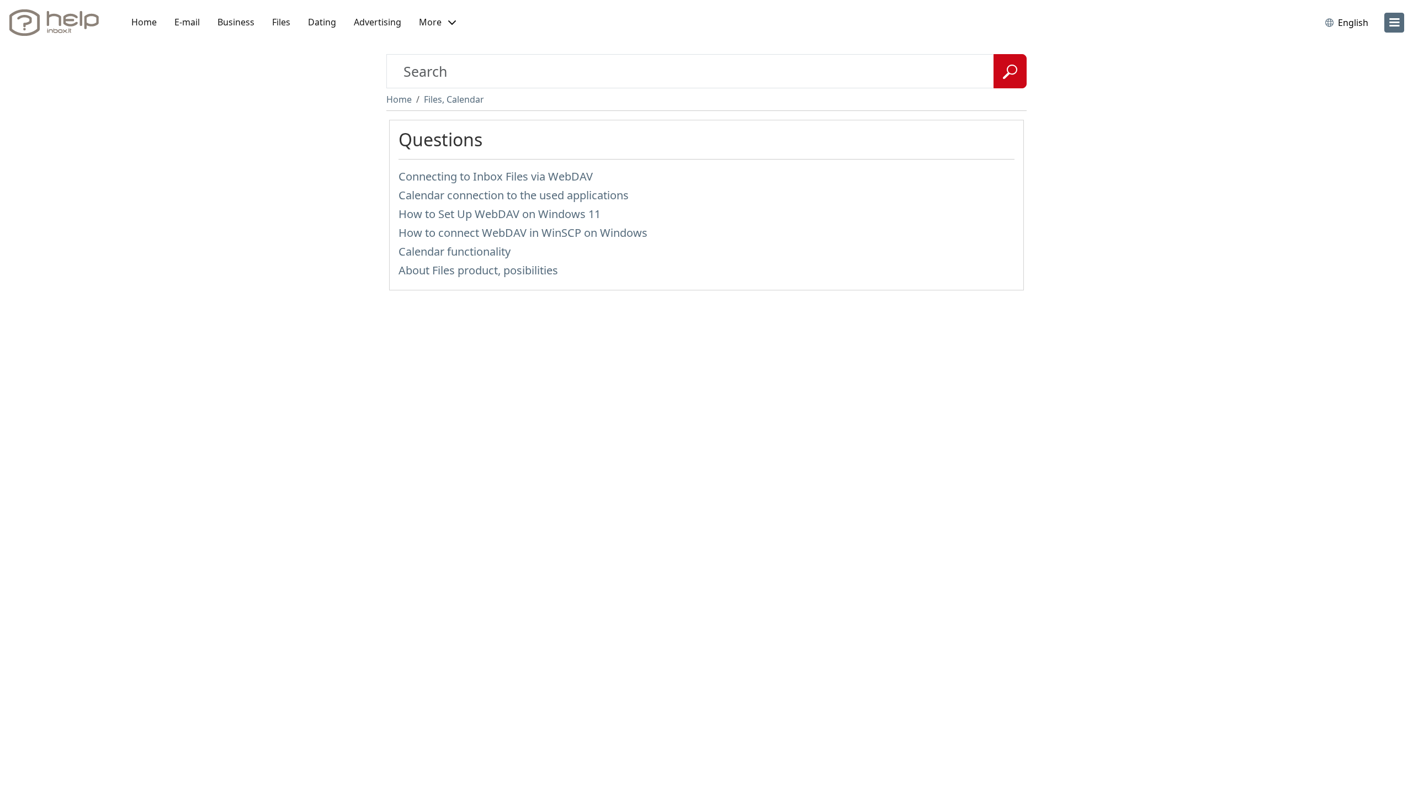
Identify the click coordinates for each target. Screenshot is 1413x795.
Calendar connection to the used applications (514, 195)
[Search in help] (1010, 71)
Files (281, 22)
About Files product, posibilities (478, 270)
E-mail (187, 22)
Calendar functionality (455, 251)
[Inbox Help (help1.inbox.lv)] (58, 22)
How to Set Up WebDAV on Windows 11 (500, 213)
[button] (437, 22)
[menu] (1394, 23)
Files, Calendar (454, 99)
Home (144, 22)
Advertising (377, 22)
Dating (322, 22)
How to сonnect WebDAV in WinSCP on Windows (523, 232)
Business (235, 22)
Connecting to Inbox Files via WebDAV (496, 176)
